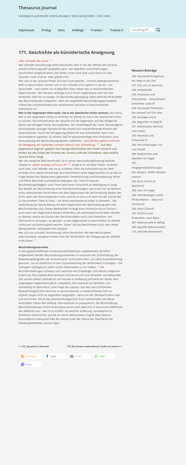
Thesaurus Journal (38, 8)
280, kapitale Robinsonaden (148, 227)
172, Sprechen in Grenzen (35, 346)
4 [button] (35, 240)
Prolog (46, 30)
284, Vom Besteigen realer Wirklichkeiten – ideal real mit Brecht (147, 199)
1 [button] (51, 60)
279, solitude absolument (147, 231)
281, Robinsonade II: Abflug (148, 222)
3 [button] (69, 164)
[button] (30, 356)
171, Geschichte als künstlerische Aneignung (67, 52)
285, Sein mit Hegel (143, 190)
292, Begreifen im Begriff (147, 122)
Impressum (26, 30)
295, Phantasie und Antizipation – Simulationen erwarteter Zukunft (148, 99)
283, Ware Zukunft (143, 208)
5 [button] (98, 266)
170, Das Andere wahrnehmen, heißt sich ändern (93, 346)
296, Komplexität (142, 89)
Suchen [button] (159, 30)
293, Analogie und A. (144, 117)
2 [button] (98, 144)
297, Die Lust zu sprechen (147, 85)
